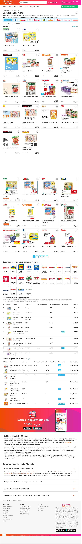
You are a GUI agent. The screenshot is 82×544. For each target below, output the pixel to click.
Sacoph (57, 472)
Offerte (20, 6)
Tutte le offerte (9, 10)
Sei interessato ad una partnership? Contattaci (43, 508)
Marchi (4, 513)
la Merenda (34, 472)
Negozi (25, 6)
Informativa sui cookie (55, 535)
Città (37, 6)
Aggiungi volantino (7, 519)
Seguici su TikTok (24, 513)
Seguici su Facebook (25, 508)
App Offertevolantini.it (8, 515)
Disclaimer (26, 535)
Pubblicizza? (5, 510)
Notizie (4, 521)
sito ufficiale (68, 442)
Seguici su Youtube (24, 511)
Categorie (32, 6)
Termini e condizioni (34, 535)
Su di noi (5, 517)
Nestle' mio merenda (14, 473)
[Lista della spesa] (77, 2)
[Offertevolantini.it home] (8, 2)
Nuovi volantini (12, 6)
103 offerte (6, 26)
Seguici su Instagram (25, 510)
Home (4, 6)
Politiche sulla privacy (44, 535)
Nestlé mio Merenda (26, 473)
